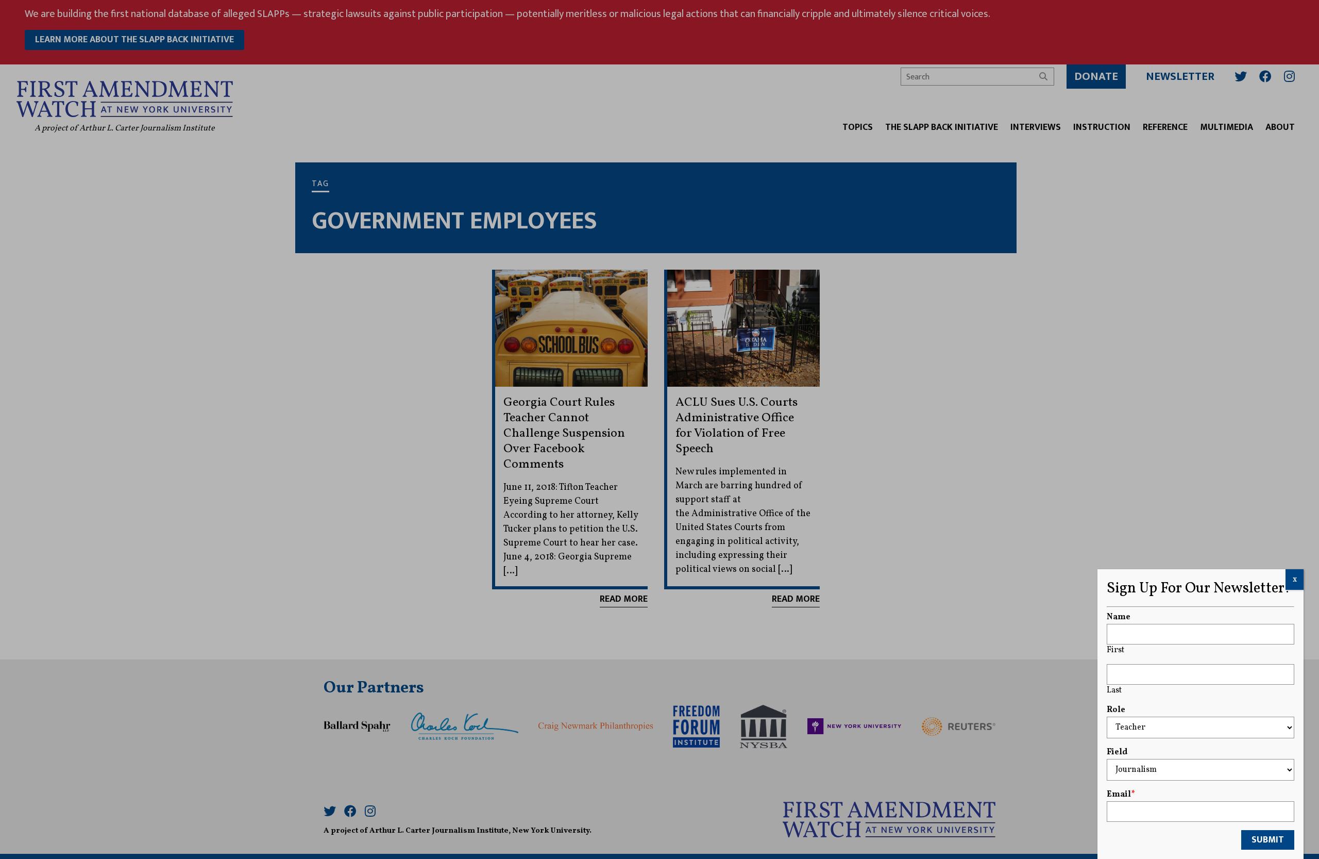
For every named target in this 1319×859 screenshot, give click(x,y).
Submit (1268, 840)
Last (1114, 690)
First (1115, 650)
